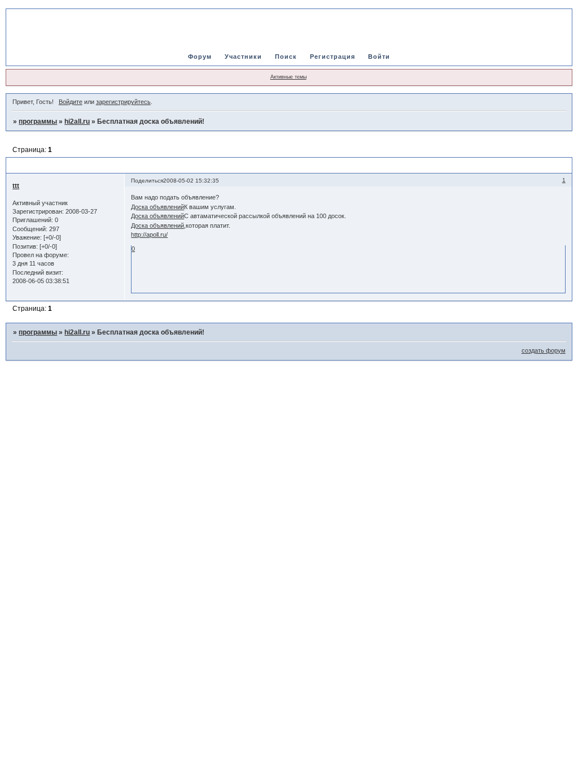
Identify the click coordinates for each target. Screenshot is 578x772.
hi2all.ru (77, 121)
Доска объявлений (157, 206)
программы (38, 121)
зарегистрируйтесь (123, 101)
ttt (15, 186)
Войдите (70, 101)
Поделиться (147, 180)
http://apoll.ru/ (149, 234)
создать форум (544, 350)
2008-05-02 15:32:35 (191, 180)
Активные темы (288, 77)
